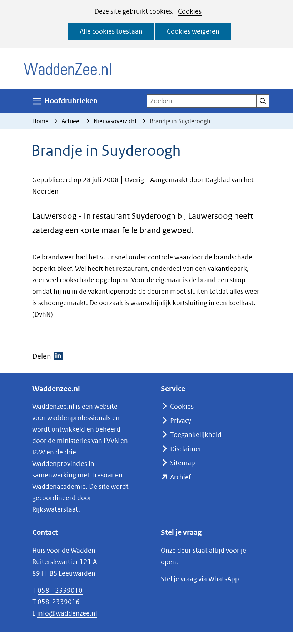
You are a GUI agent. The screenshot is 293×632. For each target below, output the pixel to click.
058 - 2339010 (60, 590)
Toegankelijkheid (196, 435)
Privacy (180, 421)
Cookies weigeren (193, 31)
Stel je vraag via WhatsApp (200, 579)
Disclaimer (186, 449)
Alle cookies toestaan (111, 31)
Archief (180, 477)
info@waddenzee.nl (67, 613)
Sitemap (182, 463)
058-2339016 (59, 602)
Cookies (190, 11)
